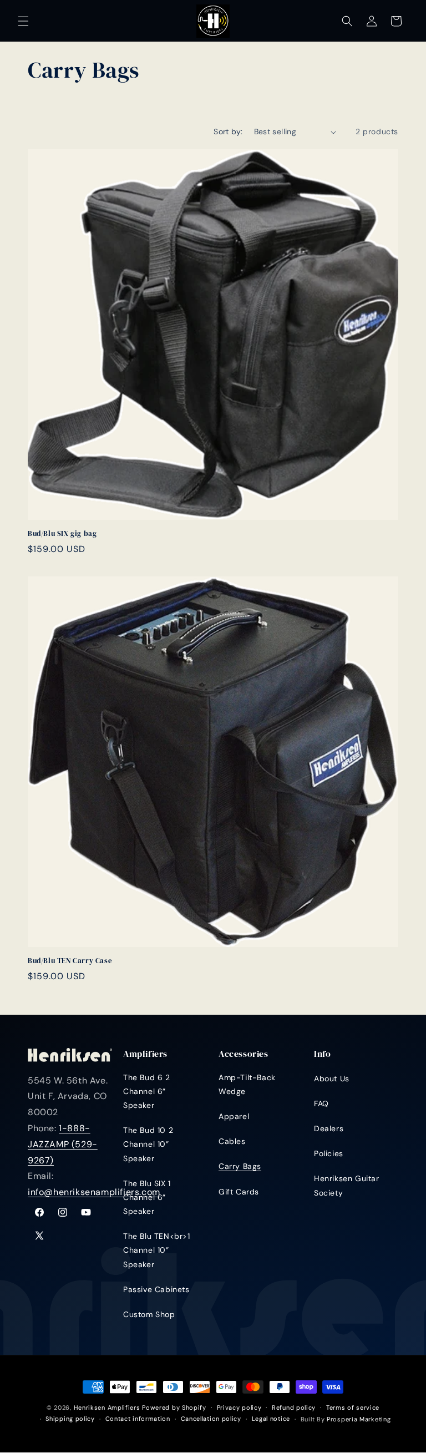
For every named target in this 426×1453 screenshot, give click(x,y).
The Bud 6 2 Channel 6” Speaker (146, 1091)
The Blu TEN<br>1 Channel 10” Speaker (156, 1250)
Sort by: (228, 131)
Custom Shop (149, 1314)
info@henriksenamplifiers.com (94, 1192)
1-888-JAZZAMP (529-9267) (63, 1144)
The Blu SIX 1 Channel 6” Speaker (147, 1197)
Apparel (234, 1116)
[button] (23, 21)
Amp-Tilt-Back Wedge (247, 1084)
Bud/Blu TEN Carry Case (70, 960)
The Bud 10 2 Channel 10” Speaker (148, 1144)
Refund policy (294, 1407)
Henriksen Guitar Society (346, 1185)
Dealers (328, 1128)
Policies (328, 1153)
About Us (331, 1079)
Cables (232, 1141)
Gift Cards (239, 1192)
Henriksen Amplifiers (107, 1407)
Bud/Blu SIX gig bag (62, 533)
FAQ (321, 1103)
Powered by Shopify (174, 1407)
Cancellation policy (211, 1418)
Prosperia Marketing (358, 1419)
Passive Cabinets (156, 1289)
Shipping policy (70, 1418)
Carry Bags (240, 1166)
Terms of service (352, 1407)
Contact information (137, 1418)
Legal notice (271, 1418)
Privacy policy (239, 1407)
